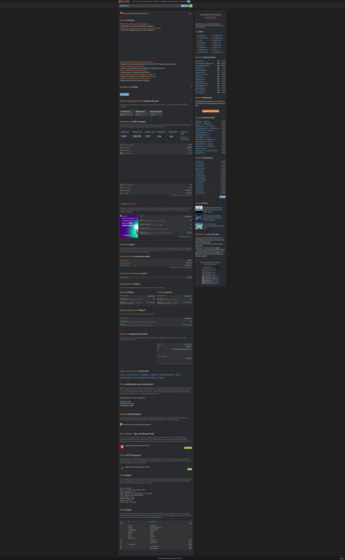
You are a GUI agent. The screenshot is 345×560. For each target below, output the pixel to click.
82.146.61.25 (199, 189)
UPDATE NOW (210, 18)
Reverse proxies (156, 112)
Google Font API (127, 114)
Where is (134, 334)
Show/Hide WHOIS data (206, 244)
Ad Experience (130, 284)
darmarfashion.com (202, 84)
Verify (130, 455)
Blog (170, 558)
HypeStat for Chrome (212, 111)
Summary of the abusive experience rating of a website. (137, 314)
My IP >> (222, 197)
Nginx (139, 114)
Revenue (127, 244)
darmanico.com (201, 79)
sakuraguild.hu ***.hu (203, 137)
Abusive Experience (132, 310)
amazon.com (217, 40)
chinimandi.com (200, 88)
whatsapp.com (218, 52)
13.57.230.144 (200, 182)
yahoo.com (217, 47)
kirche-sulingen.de (140, 378)
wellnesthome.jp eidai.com (205, 130)
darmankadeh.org (201, 86)
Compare (185, 6)
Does (137, 384)
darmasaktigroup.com (203, 66)
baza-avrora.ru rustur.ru (204, 142)
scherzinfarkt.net (132, 375)
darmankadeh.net (201, 70)
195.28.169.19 (200, 166)
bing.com (201, 45)
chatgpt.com (203, 47)
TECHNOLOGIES (182, 1)
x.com (201, 40)
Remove (201, 248)
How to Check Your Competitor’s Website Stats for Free (213, 226)
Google (130, 414)
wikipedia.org (203, 50)
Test (190, 469)
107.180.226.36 (200, 175)
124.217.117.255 (200, 168)
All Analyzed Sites (163, 558)
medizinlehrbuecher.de (167, 375)
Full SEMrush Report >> (185, 237)
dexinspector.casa (201, 75)
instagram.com (218, 38)
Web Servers (140, 112)
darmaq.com (200, 77)
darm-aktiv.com (201, 90)
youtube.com (217, 35)
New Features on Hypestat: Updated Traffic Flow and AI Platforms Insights (212, 218)
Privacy (175, 558)
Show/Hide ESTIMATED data (208, 238)
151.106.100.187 (201, 180)
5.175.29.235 (199, 173)
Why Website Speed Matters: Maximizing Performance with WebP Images (212, 210)
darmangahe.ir (200, 92)
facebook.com (203, 38)
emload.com (199, 68)
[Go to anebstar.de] (148, 13)
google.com (202, 35)
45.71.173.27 (199, 184)
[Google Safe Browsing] (121, 424)
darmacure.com (201, 72)
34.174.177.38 (200, 164)
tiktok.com (202, 43)
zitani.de (123, 375)
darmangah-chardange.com (205, 63)
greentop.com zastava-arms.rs (207, 151)
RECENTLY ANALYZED (147, 1)
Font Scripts (125, 112)
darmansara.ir (200, 81)
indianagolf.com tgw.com (204, 144)
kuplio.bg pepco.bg (202, 121)
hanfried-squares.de (126, 378)
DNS (126, 510)
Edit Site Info (124, 94)
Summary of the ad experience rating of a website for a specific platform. (142, 287)
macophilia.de (144, 375)
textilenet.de (154, 375)
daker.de (161, 378)
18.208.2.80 (199, 186)
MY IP (188, 1)
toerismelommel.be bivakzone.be (207, 128)
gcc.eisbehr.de (152, 378)
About (180, 558)
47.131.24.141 (200, 162)
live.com (216, 50)
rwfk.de (177, 375)
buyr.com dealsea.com (204, 124)
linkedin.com (217, 45)
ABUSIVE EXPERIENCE (173, 1)
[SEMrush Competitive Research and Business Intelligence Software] (128, 204)
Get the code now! (210, 264)
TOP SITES (138, 1)
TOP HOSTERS (156, 1)
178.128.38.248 (200, 177)
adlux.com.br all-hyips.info (205, 146)
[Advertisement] (156, 46)
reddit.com (216, 43)
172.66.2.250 (200, 191)
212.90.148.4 (152, 76)
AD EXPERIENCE (163, 1)
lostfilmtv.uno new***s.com (205, 126)
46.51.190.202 (200, 193)
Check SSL (188, 448)
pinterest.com (203, 52)
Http (126, 475)
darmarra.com (200, 61)
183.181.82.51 (200, 171)
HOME (134, 1)
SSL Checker (137, 434)
